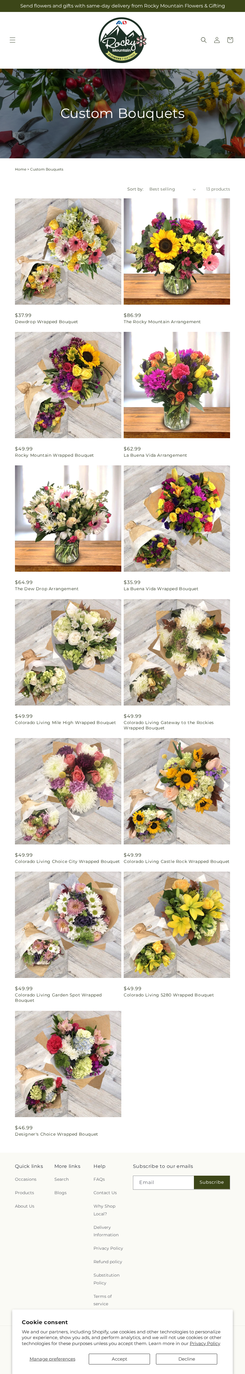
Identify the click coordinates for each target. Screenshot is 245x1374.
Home (20, 169)
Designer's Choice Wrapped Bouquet (56, 1134)
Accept (119, 1359)
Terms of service (103, 1300)
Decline (186, 1359)
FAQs (99, 1179)
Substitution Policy (107, 1278)
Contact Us (105, 1192)
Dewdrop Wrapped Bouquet (46, 321)
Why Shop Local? (104, 1209)
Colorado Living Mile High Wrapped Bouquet (65, 722)
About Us (24, 1206)
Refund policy (108, 1261)
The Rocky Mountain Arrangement (162, 321)
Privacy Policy (205, 1343)
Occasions (25, 1179)
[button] (12, 40)
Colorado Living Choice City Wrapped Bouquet (67, 861)
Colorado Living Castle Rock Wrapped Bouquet (177, 861)
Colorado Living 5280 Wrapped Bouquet (169, 995)
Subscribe (212, 1182)
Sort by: (135, 189)
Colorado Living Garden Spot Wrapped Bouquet (58, 997)
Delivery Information (106, 1231)
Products (24, 1192)
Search (61, 1179)
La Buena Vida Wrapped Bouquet (161, 588)
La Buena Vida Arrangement (155, 455)
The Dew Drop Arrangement (47, 588)
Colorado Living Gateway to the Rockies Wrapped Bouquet (169, 725)
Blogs (60, 1192)
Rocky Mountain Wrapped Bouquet (54, 455)
